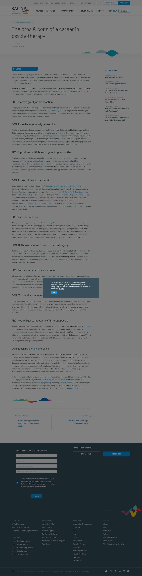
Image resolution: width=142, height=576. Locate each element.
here (62, 289)
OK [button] (54, 292)
